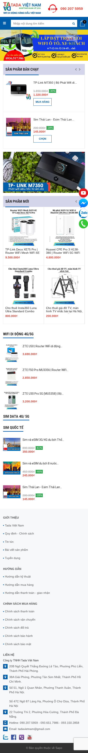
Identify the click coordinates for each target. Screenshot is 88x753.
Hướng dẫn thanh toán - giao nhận (27, 592)
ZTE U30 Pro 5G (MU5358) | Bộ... (43, 393)
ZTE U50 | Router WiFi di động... (42, 346)
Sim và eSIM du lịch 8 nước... (41, 463)
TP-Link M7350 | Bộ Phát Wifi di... (55, 82)
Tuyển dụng (12, 558)
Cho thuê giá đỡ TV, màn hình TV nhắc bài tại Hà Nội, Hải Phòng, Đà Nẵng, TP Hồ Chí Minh (64, 312)
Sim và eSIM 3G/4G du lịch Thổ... (43, 440)
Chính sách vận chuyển (20, 619)
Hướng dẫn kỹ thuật (18, 576)
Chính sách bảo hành (19, 635)
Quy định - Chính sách (19, 533)
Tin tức (9, 541)
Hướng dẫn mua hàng (19, 584)
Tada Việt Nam (14, 525)
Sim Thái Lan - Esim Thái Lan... (53, 119)
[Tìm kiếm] (73, 23)
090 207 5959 (71, 9)
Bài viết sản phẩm (16, 549)
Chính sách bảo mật (18, 644)
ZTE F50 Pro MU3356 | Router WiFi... (45, 370)
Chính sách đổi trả (17, 627)
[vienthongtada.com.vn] (22, 7)
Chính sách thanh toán (19, 611)
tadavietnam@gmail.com (34, 729)
